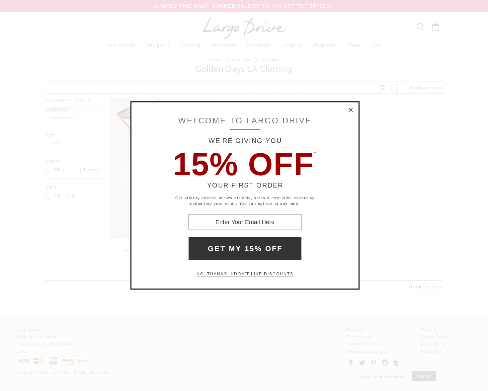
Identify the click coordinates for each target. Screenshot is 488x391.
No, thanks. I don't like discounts (245, 274)
